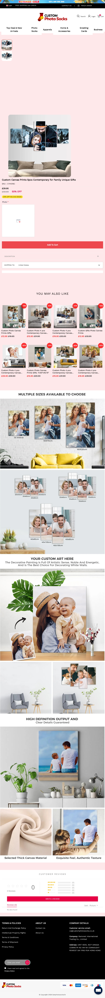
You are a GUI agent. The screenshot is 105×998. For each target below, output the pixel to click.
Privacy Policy (8, 947)
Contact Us (40, 928)
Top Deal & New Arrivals (14, 29)
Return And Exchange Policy (14, 928)
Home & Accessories (64, 29)
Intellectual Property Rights (14, 933)
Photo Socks (34, 29)
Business (98, 29)
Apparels (47, 29)
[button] (12, 145)
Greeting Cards (84, 29)
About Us (40, 933)
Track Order (86, 6)
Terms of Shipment (10, 942)
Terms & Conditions (10, 937)
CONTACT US (66, 6)
